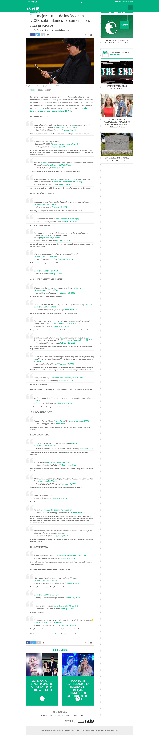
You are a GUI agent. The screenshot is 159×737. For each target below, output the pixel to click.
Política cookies (90, 730)
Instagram (51, 634)
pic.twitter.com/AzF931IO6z (68, 144)
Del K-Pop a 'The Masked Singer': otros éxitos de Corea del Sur (42, 685)
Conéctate (118, 2)
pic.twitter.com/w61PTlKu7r (70, 378)
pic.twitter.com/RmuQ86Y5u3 (80, 340)
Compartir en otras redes (43, 34)
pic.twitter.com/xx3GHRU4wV (46, 256)
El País (33, 2)
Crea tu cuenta (128, 2)
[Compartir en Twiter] (37, 34)
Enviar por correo (91, 34)
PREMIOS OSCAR (35, 12)
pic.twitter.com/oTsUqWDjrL (58, 462)
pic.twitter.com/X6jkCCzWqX (60, 510)
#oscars (56, 378)
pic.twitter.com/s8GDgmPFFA (46, 271)
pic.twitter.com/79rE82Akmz (47, 481)
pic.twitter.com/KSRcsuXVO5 (68, 323)
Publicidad (60, 730)
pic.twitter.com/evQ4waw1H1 (66, 606)
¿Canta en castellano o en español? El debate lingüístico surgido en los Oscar (77, 689)
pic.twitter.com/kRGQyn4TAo (46, 290)
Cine (81, 715)
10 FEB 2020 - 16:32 (43, 90)
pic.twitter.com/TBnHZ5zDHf (65, 127)
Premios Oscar (42, 715)
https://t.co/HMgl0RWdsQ (50, 238)
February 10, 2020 (57, 147)
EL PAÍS (86, 721)
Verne (33, 8)
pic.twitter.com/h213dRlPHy (45, 446)
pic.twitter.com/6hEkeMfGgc (45, 204)
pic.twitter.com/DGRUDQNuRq (58, 165)
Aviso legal (67, 730)
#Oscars (53, 144)
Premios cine (66, 715)
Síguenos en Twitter (82, 2)
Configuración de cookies (103, 730)
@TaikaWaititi (59, 421)
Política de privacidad (78, 730)
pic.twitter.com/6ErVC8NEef (45, 580)
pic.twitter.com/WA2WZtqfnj (67, 219)
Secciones (130, 7)
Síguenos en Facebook (78, 2)
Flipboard (57, 634)
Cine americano (54, 715)
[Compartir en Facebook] (32, 34)
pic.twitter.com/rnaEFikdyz (51, 622)
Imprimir (85, 34)
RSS (112, 730)
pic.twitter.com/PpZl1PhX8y (79, 421)
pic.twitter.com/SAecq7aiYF (75, 556)
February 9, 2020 (68, 130)
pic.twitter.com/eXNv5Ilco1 (45, 307)
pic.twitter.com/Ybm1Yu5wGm (46, 595)
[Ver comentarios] (48, 34)
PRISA (116, 730)
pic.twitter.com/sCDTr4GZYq (70, 182)
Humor (75, 715)
